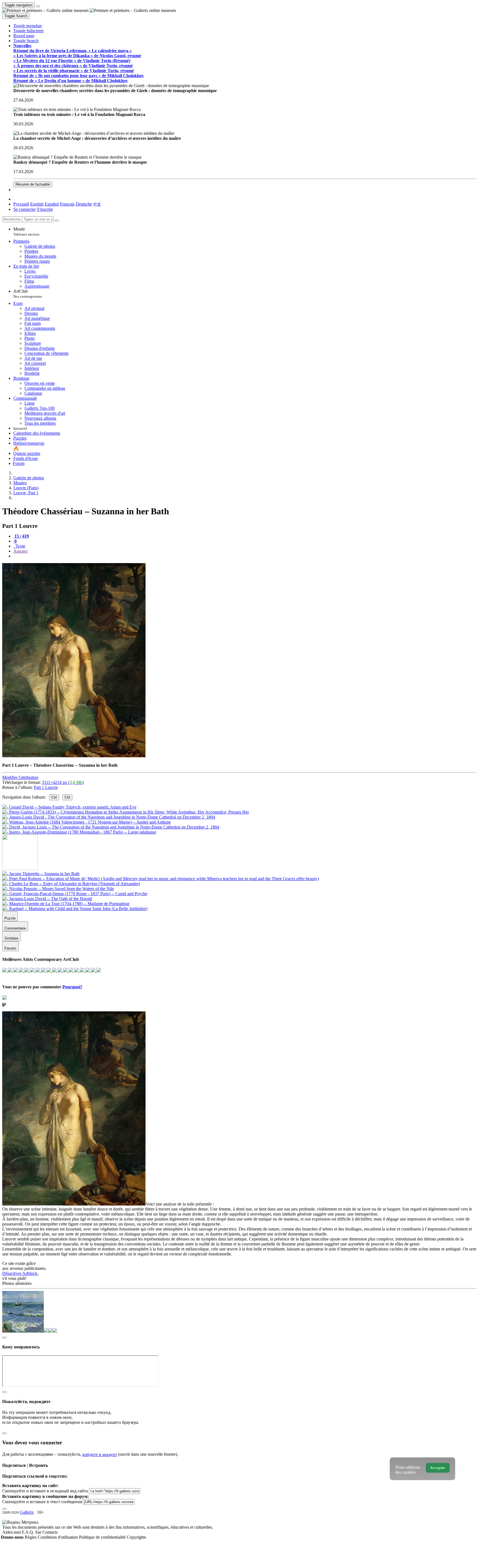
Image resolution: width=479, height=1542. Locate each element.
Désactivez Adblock (19, 1273)
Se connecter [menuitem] (24, 209)
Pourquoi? (72, 986)
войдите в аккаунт (99, 1454)
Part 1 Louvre (46, 787)
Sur (38, 1532)
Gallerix (27, 1512)
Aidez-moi (12, 1532)
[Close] (57, 220)
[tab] (21, 536)
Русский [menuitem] (21, 204)
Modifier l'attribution (20, 777)
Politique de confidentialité (103, 1537)
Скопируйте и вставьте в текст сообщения (42, 1501)
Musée (26, 231)
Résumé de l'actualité (33, 184)
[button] (27, 25)
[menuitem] (97, 204)
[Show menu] (38, 6)
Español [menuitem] (52, 204)
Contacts (50, 1532)
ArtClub (27, 293)
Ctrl (54, 797)
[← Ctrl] (79, 832)
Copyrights (136, 1537)
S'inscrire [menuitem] (45, 209)
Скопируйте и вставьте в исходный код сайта (45, 1490)
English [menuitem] (37, 204)
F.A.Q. (28, 1532)
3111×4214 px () (63, 782)
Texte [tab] (19, 546)
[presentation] (245, 556)
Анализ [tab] (20, 551)
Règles (31, 1537)
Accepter (437, 1468)
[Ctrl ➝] (41, 873)
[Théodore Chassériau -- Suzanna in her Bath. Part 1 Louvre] (74, 755)
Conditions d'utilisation (58, 1537)
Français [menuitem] (67, 204)
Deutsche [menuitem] (84, 204)
